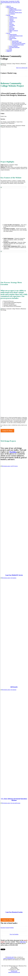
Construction (12, 21)
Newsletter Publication (14, 47)
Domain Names (12, 38)
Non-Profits (12, 28)
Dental (10, 22)
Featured (11, 16)
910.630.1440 (10, 957)
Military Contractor (13, 30)
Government (12, 25)
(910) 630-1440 (16, 2)
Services (8, 33)
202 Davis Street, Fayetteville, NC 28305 (10, 1)
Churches (11, 20)
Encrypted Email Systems (18, 44)
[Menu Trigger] (25, 4)
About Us (8, 6)
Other (10, 31)
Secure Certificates (13, 46)
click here (23, 942)
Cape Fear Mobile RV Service (14, 575)
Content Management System (16, 35)
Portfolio (8, 15)
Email (10, 39)
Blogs (10, 48)
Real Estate (11, 29)
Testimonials (9, 50)
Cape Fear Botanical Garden (14, 912)
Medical (11, 26)
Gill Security (14, 687)
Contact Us (8, 51)
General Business (13, 17)
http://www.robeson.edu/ (21, 67)
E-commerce (12, 13)
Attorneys (11, 19)
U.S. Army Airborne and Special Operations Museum (14, 799)
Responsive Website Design (15, 12)
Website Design (9, 7)
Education (11, 24)
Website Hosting (13, 34)
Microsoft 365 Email (16, 42)
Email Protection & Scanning (18, 43)
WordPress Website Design (15, 10)
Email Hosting (15, 41)
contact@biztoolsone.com (6, 2)
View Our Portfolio (14, 934)
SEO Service (12, 11)
